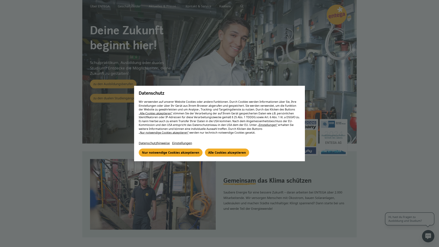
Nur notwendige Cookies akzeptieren (170, 152)
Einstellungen (182, 143)
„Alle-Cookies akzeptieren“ (155, 113)
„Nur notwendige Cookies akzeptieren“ (164, 132)
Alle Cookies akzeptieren (227, 152)
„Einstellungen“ (267, 125)
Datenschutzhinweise (154, 143)
